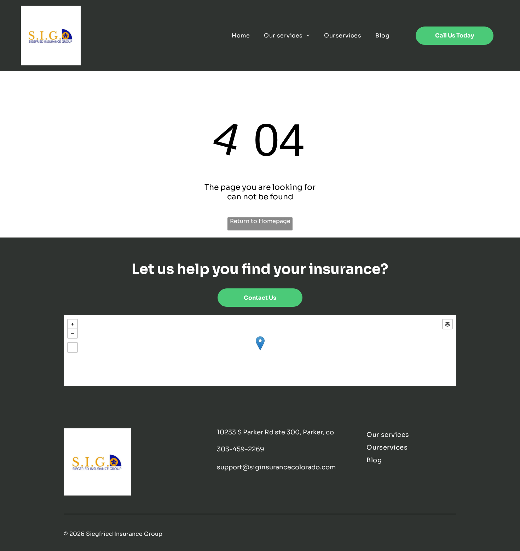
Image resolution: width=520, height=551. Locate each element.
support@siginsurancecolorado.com (276, 467)
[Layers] (447, 324)
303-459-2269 (240, 449)
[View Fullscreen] (72, 347)
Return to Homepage (260, 221)
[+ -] (260, 350)
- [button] (72, 333)
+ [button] (72, 324)
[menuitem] (241, 35)
